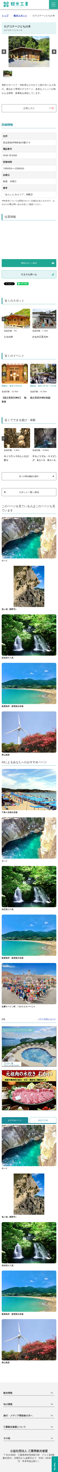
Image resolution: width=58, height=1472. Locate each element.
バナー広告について (47, 1019)
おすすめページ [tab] (15, 1120)
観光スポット (20, 15)
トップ (5, 15)
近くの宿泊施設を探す (29, 476)
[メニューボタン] (53, 4)
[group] (17, 325)
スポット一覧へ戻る (29, 492)
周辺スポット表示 (29, 263)
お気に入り (37, 108)
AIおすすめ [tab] (43, 1120)
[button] (54, 51)
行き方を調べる (29, 274)
